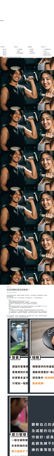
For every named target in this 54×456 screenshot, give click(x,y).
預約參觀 (1, 20)
